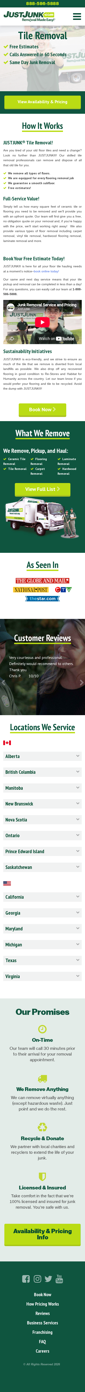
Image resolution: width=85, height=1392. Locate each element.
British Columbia (20, 772)
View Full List (41, 489)
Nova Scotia (16, 819)
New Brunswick (19, 803)
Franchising (42, 1332)
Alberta (12, 756)
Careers (42, 1351)
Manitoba (14, 788)
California (14, 897)
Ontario (12, 835)
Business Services (42, 1323)
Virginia (12, 976)
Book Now (41, 409)
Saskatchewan (18, 867)
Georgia (12, 913)
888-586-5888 (42, 3)
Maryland (14, 928)
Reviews (43, 1313)
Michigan (13, 944)
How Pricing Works (42, 1304)
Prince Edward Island (24, 851)
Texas (11, 960)
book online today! (46, 271)
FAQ (42, 1341)
